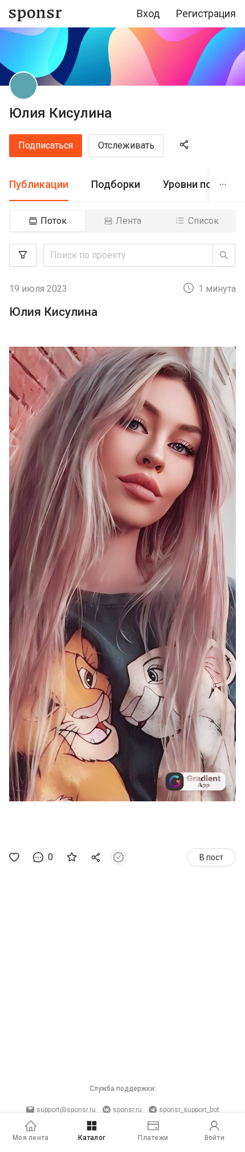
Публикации (38, 184)
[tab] (38, 185)
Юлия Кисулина (60, 113)
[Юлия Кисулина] (23, 85)
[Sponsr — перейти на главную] (35, 14)
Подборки (115, 184)
